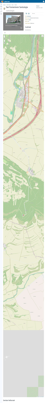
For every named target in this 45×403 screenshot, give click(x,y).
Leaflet (38, 396)
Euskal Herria (9, 4)
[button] (22, 215)
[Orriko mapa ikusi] (26, 13)
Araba (12, 4)
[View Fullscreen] (4, 41)
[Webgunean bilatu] (1, 4)
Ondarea (4, 4)
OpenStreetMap (42, 396)
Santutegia (29, 16)
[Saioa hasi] (1, 12)
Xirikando (37, 5)
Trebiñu (15, 4)
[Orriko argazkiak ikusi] (29, 13)
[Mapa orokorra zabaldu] (1, 7)
